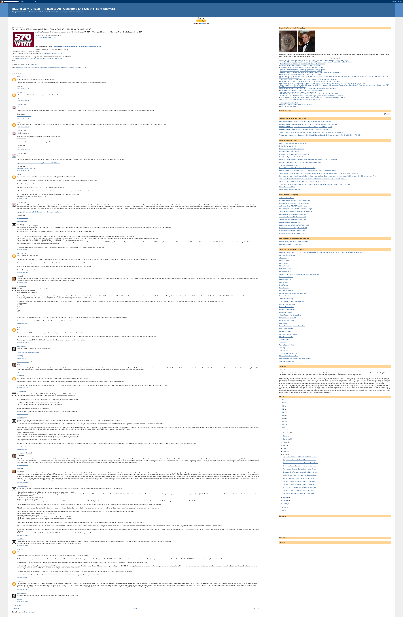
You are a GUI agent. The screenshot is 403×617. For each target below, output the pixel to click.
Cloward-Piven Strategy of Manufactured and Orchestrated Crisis (299, 274)
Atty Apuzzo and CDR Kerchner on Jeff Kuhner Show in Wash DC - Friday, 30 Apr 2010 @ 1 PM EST (51, 29)
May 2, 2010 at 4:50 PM (22, 601)
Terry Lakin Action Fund (286, 345)
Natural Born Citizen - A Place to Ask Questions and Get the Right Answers (63, 8)
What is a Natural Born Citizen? (288, 165)
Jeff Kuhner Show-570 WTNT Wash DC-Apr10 (293, 206)
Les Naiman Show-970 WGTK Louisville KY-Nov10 (294, 200)
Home (136, 608)
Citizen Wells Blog (284, 271)
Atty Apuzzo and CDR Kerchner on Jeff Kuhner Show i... (300, 457)
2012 (283, 421)
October (285, 436)
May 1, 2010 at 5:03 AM (22, 249)
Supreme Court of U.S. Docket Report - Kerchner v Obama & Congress (302, 67)
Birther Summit (284, 263)
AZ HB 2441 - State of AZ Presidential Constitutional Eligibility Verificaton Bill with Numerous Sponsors (311, 96)
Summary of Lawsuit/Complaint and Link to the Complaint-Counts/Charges (302, 69)
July (284, 445)
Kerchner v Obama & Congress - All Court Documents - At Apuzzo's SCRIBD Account (305, 121)
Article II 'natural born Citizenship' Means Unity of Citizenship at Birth (301, 71)
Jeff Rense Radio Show (286, 198)
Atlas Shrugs (283, 258)
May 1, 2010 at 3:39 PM (22, 358)
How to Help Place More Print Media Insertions (293, 241)
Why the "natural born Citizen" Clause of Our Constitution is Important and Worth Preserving (308, 88)
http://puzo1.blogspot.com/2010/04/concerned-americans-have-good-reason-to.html (37, 58)
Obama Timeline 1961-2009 (287, 318)
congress (18, 67)
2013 (283, 418)
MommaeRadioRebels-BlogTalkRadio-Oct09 (292, 230)
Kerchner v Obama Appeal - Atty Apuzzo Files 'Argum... (300, 484)
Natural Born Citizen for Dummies (289, 151)
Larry (18, 122)
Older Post (256, 608)
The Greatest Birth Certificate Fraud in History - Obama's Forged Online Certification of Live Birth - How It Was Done (314, 184)
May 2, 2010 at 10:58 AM (23, 535)
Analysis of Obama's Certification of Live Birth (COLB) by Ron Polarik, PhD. (302, 181)
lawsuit (48, 67)
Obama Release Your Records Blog (290, 315)
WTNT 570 (83, 67)
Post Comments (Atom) (28, 612)
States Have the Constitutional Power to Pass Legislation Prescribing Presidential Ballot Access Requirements (314, 60)
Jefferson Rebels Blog (286, 298)
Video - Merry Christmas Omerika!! (290, 189)
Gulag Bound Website (286, 290)
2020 (283, 403)
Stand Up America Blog (286, 337)
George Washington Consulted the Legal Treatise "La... (299, 466)
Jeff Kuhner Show (26, 67)
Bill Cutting (20, 253)
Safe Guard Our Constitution (288, 334)
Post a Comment (17, 605)
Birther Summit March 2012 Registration (291, 149)
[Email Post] (35, 64)
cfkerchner (20, 104)
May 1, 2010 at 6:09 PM (22, 414)
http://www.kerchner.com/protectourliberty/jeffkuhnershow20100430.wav (77, 46)
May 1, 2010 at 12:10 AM (23, 170)
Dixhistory (20, 346)
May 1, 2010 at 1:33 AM (22, 198)
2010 (283, 427)
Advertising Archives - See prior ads (290, 244)
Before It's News (284, 260)
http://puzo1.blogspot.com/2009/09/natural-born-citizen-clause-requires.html (40, 212)
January (285, 504)
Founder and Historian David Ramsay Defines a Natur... (299, 493)
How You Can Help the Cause (289, 106)
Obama (60, 67)
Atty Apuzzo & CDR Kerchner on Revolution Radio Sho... (300, 487)
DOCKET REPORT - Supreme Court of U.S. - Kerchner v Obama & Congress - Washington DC (308, 124)
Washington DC (72, 67)
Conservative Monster (286, 277)
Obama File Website (285, 312)
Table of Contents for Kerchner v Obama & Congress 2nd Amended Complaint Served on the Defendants (311, 132)
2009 (283, 508)
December (286, 430)
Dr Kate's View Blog (285, 279)
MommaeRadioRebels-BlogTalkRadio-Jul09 (292, 233)
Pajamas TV (283, 323)
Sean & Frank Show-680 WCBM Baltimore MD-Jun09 (295, 211)
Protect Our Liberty (285, 331)
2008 (283, 511)
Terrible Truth (283, 342)
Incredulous (20, 221)
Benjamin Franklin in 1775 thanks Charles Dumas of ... (299, 460)
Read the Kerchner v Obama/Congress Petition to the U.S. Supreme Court (302, 64)
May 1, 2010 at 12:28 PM (23, 323)
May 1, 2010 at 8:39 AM (22, 272)
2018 (283, 409)
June (285, 448)
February (286, 500)
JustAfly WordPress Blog (287, 304)
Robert (19, 376)
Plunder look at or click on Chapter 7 (28, 352)
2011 (283, 424)
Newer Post (15, 608)
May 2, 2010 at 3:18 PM (22, 589)
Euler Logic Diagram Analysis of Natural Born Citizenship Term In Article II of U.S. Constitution (308, 159)
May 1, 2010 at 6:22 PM (22, 449)
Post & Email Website (286, 328)
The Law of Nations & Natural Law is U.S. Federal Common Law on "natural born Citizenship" (308, 80)
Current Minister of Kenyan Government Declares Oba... (300, 475)
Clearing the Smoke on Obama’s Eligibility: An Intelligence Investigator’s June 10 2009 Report (307, 170)
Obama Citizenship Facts (287, 309)
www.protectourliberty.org (24, 116)
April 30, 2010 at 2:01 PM (23, 88)
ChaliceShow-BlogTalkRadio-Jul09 (289, 222)
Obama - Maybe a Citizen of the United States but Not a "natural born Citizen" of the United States (310, 72)
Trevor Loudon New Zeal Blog (288, 353)
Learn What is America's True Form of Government (294, 154)
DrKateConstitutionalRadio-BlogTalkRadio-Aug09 (294, 225)
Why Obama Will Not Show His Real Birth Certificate (295, 358)
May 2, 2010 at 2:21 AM (22, 465)
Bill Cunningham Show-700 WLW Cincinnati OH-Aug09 (295, 209)
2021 (283, 400)
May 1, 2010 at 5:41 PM (22, 387)
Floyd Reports (283, 285)
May (284, 451)
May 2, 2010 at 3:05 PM (22, 577)
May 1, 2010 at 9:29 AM (22, 282)
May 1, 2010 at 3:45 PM (22, 372)
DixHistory (20, 356)
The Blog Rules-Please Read (289, 103)
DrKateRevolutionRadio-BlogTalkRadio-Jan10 (293, 228)
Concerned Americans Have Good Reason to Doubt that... (300, 463)
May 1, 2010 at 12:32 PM (23, 342)
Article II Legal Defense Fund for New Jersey (293, 143)
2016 (283, 412)
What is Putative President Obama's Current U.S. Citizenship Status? (301, 90)
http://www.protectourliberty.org (53, 53)
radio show (65, 67)
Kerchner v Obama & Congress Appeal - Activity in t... (299, 490)
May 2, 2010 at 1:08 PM (22, 545)
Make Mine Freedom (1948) (287, 146)
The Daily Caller (284, 348)
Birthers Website (284, 266)
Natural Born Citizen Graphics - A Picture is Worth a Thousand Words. (300, 162)
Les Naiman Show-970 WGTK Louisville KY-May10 (294, 203)
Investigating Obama (285, 296)
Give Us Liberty (284, 288)
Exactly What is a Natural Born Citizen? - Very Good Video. (297, 168)
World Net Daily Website (286, 361)
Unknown (19, 92)
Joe (18, 174)
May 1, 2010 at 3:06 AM (22, 218)
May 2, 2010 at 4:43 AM (22, 482)
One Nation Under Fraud (286, 320)
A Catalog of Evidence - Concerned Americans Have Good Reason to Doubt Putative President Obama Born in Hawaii (316, 62)
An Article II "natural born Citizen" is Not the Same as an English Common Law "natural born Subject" (311, 81)
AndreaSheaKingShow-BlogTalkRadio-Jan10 (292, 214)
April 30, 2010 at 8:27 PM (23, 118)
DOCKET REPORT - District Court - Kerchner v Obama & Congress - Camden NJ (304, 129)
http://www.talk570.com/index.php (45, 37)
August (285, 442)
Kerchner (33, 67)
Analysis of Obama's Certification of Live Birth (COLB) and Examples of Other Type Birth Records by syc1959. (313, 179)
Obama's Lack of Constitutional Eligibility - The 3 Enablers (298, 92)
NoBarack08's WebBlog (286, 307)
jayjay (18, 76)
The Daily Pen (283, 350)
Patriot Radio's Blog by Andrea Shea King (292, 326)
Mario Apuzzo (53, 67)
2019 (283, 406)
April (284, 454)
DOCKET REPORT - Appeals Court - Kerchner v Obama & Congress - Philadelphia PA (305, 127)
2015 (283, 415)
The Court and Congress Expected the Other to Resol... (300, 469)
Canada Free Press (285, 269)
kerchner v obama (41, 67)
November (286, 433)
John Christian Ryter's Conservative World (292, 301)
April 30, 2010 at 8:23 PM (23, 100)
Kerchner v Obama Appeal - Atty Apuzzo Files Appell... (299, 481)
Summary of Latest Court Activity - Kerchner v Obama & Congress (300, 65)
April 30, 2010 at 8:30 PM (23, 126)
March (285, 497)
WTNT (78, 67)
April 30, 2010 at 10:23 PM (23, 149)
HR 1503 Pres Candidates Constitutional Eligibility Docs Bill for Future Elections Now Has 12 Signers (311, 94)
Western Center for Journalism (288, 356)
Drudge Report (283, 282)
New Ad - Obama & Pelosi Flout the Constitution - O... (299, 478)
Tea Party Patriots (284, 339)
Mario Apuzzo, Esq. (23, 362)
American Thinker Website (287, 255)
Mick (18, 276)
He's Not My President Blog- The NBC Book (292, 293)
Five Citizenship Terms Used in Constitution (292, 157)
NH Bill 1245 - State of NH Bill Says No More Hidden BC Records (300, 99)
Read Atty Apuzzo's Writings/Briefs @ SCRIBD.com (296, 104)
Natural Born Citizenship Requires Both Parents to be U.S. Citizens (300, 74)
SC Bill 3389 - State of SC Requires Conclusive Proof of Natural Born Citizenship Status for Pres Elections (312, 97)
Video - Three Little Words (287, 187)
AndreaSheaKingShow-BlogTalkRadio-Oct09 (292, 217)
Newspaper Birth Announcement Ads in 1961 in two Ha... (300, 472)
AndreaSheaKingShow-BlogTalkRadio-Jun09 (292, 219)
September (286, 439)
